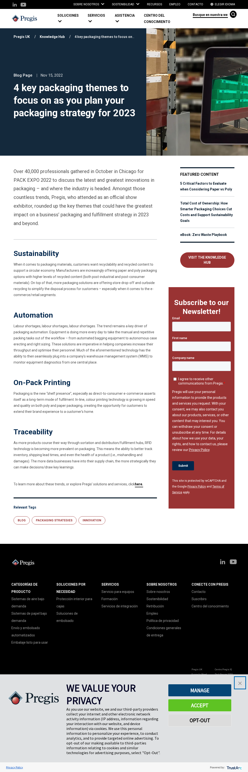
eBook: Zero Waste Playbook (203, 235)
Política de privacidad (163, 621)
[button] (70, 19)
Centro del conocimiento (157, 18)
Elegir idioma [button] (224, 4)
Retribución (155, 606)
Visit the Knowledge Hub (207, 259)
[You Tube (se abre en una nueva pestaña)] (23, 5)
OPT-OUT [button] (200, 720)
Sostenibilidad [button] (123, 4)
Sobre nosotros (158, 592)
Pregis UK (22, 37)
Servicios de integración (119, 606)
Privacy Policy (196, 486)
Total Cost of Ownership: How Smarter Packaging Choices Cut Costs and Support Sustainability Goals (206, 212)
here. (139, 484)
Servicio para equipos (117, 592)
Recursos (154, 4)
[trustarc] (234, 767)
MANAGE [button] (199, 690)
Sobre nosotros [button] (86, 4)
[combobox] (210, 14)
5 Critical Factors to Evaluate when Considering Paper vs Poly (206, 186)
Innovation (92, 520)
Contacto (195, 4)
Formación (109, 599)
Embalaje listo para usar (29, 642)
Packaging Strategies (54, 520)
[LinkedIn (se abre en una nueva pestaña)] (15, 5)
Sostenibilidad (157, 599)
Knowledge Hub (52, 37)
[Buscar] (233, 14)
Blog (22, 520)
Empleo (174, 4)
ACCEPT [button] (200, 705)
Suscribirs (199, 599)
